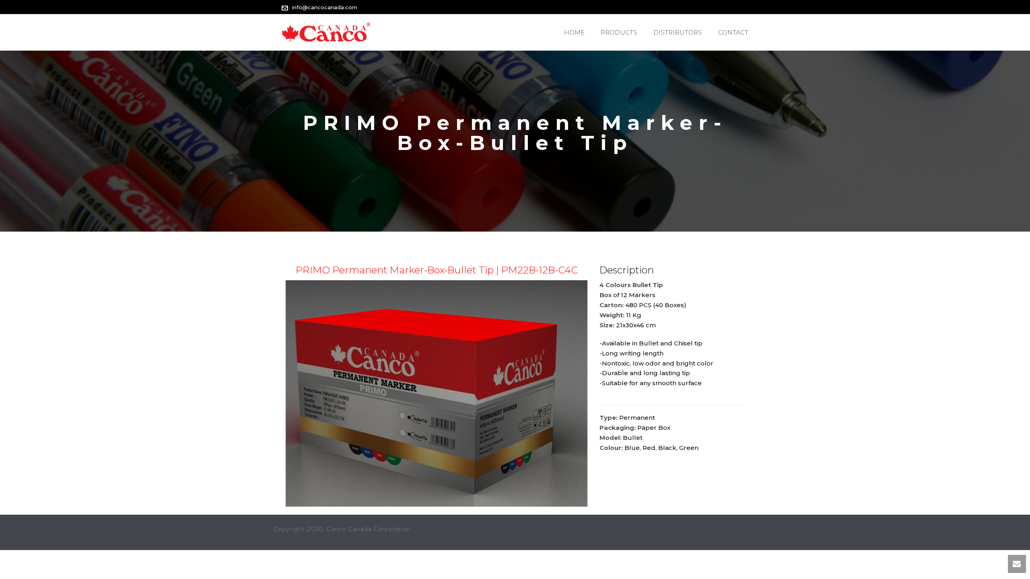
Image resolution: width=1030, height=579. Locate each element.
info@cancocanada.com (324, 7)
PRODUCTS (619, 32)
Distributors (677, 32)
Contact (733, 32)
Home (574, 32)
